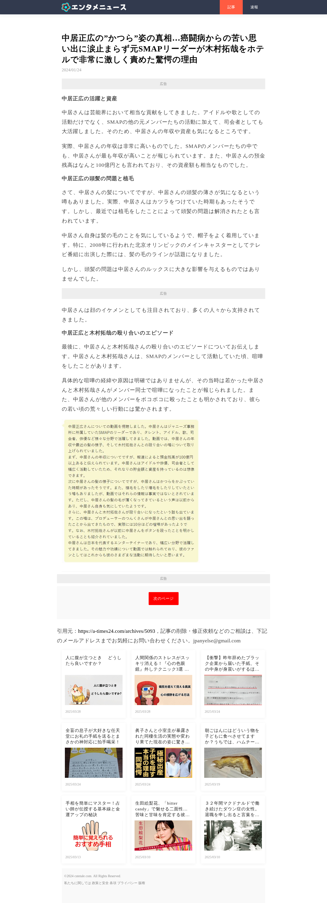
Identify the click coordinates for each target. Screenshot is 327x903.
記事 (231, 7)
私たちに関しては (77, 883)
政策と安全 (100, 883)
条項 (113, 883)
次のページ (163, 598)
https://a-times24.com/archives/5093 (116, 631)
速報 (254, 7)
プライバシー (127, 883)
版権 (141, 883)
